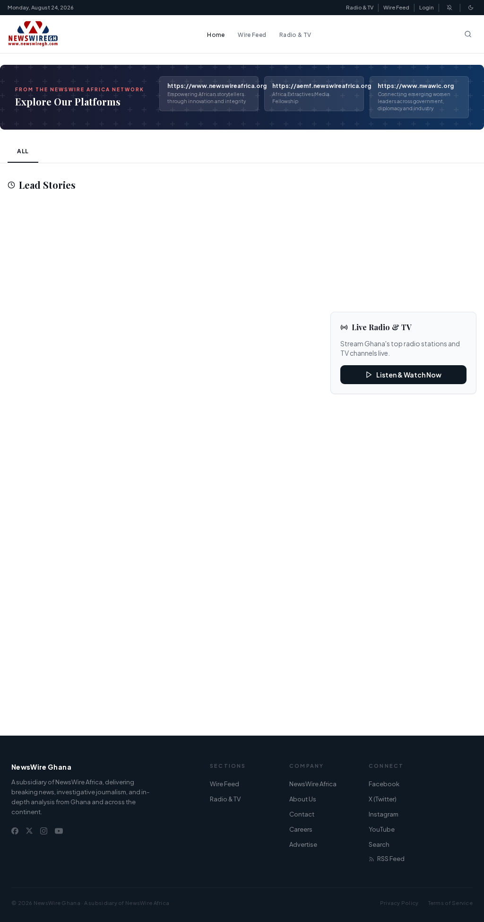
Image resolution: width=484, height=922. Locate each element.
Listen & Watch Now (408, 374)
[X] (29, 830)
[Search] (467, 34)
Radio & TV (359, 7)
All (23, 151)
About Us (302, 799)
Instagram (383, 814)
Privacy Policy (399, 903)
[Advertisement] (161, 284)
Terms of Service (450, 903)
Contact (301, 814)
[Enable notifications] (449, 7)
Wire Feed (396, 7)
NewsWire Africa (313, 784)
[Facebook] (14, 830)
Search (379, 844)
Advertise (303, 844)
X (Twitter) (383, 799)
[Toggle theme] (470, 7)
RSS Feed (391, 858)
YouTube (382, 829)
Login (426, 7)
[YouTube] (59, 831)
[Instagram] (43, 830)
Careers (300, 829)
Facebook (384, 784)
